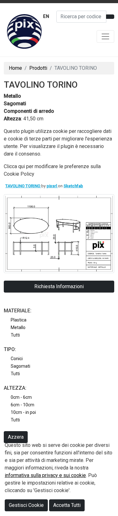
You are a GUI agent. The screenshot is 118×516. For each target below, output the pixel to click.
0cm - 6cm (21, 397)
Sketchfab (73, 186)
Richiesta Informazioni (59, 286)
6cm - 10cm (22, 404)
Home (15, 68)
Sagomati (20, 366)
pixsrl (52, 186)
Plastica (18, 319)
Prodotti (38, 68)
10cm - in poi (23, 412)
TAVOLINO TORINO (23, 186)
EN (46, 16)
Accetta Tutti (67, 505)
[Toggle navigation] (105, 36)
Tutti (15, 335)
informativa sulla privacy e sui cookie (45, 475)
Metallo (18, 327)
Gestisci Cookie (26, 505)
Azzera (16, 437)
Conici (17, 358)
